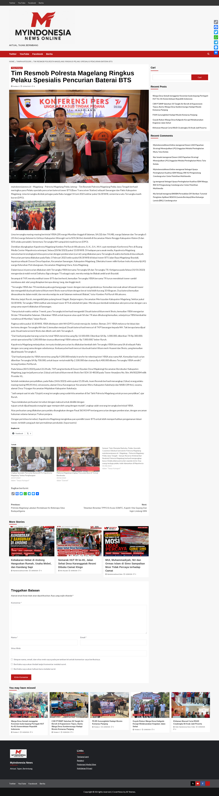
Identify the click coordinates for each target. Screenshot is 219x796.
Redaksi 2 (16, 86)
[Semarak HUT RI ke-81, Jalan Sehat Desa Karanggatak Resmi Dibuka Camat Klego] (79, 541)
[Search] (208, 54)
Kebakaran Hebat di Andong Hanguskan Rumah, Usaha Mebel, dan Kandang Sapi (31, 563)
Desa (20, 550)
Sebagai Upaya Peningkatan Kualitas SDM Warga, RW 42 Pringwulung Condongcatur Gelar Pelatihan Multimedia (177, 172)
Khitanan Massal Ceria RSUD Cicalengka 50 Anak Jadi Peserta (179, 128)
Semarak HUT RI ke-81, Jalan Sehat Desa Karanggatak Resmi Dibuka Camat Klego (77, 563)
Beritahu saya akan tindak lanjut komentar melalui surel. (40, 664)
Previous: (38, 508)
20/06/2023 (27, 86)
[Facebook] (215, 27)
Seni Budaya (71, 553)
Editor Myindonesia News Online (185, 727)
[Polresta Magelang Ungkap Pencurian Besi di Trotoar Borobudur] (78, 459)
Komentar (16, 602)
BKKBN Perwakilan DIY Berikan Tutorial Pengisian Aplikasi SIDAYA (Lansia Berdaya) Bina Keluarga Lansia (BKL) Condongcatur (180, 197)
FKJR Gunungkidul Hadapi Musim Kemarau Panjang (175, 115)
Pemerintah (94, 550)
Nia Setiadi (157, 194)
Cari (153, 67)
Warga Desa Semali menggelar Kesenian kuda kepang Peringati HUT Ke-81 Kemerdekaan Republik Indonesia (180, 97)
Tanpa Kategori (17, 68)
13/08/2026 (128, 574)
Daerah (14, 550)
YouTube (21, 3)
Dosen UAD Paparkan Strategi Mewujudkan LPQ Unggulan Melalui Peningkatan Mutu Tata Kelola (178, 148)
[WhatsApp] (215, 37)
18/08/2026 (34, 570)
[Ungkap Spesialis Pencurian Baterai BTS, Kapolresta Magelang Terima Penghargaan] (32, 459)
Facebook (32, 3)
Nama (14, 637)
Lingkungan (28, 550)
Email (83, 637)
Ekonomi (67, 550)
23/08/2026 (66, 732)
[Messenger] (215, 47)
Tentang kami (83, 756)
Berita (41, 3)
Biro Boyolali (64, 570)
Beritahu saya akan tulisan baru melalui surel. (35, 669)
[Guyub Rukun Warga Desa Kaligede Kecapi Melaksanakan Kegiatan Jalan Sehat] (150, 705)
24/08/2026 (25, 732)
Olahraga (85, 550)
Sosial (80, 553)
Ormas (65, 715)
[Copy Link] (215, 22)
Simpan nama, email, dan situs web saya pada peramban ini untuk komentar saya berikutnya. (57, 659)
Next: (115, 508)
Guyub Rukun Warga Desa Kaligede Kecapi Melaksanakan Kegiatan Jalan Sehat (178, 121)
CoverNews (118, 792)
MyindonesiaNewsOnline (20, 570)
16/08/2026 (74, 570)
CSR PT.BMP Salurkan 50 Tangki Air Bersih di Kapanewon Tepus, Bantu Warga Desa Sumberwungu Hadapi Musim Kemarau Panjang (177, 107)
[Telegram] (215, 42)
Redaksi (80, 760)
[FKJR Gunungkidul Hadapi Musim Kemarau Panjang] (109, 705)
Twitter (12, 3)
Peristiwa (37, 550)
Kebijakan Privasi (84, 768)
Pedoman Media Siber (86, 764)
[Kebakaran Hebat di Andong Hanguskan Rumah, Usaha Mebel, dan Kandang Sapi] (31, 541)
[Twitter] (215, 32)
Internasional (16, 715)
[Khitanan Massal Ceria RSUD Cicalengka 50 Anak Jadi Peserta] (190, 705)
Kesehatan (76, 550)
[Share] (215, 52)
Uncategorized (29, 553)
